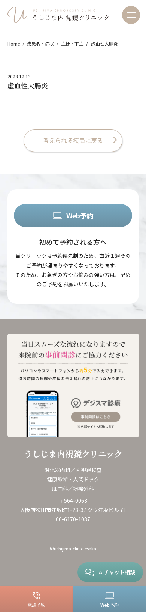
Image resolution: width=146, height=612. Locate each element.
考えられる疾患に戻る (73, 140)
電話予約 (36, 605)
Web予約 (80, 215)
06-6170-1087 (73, 519)
